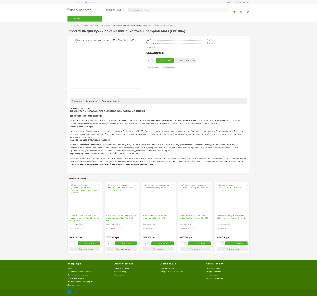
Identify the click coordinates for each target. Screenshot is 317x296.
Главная (70, 2)
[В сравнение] (99, 190)
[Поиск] (225, 10)
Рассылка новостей (214, 278)
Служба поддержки (124, 264)
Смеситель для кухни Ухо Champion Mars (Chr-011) (155, 217)
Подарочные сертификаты (171, 272)
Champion (211, 43)
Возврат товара (120, 272)
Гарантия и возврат (76, 278)
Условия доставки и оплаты (79, 272)
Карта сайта (119, 275)
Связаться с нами (121, 268)
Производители (167, 268)
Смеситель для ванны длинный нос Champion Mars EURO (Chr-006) (121, 218)
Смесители (105, 25)
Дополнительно (168, 264)
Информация (74, 264)
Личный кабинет (214, 264)
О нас (69, 268)
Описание (77, 101)
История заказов (213, 272)
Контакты (79, 2)
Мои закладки (212, 275)
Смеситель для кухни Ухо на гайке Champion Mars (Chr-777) (194, 217)
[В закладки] (99, 185)
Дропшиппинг (90, 2)
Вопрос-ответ (110, 101)
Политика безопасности (78, 275)
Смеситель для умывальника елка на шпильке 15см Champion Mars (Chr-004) (84, 218)
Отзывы (91, 101)
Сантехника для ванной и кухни (84, 25)
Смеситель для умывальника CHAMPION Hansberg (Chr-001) (231, 217)
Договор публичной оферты (80, 282)
